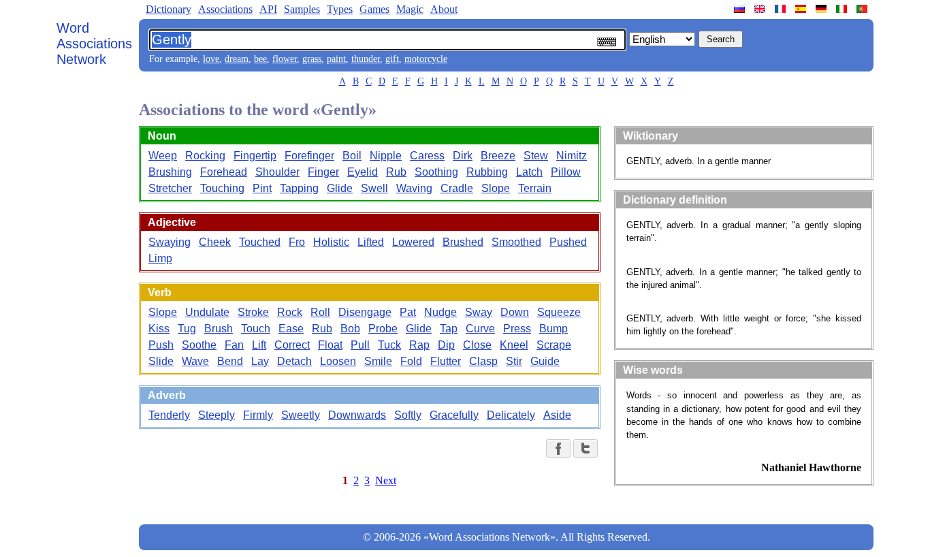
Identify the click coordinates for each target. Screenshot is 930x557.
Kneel (514, 345)
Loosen (338, 361)
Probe (383, 328)
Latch (529, 172)
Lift (259, 345)
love (211, 59)
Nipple (386, 155)
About (444, 9)
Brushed (463, 242)
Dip (446, 345)
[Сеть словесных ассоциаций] (741, 9)
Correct (292, 345)
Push (161, 345)
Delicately (511, 415)
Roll (320, 312)
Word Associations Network (94, 43)
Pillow (566, 172)
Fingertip (255, 155)
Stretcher (170, 188)
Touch (255, 328)
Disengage (364, 312)
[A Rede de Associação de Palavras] (863, 9)
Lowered (413, 242)
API (268, 9)
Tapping (299, 188)
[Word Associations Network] (761, 9)
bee (260, 59)
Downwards (357, 415)
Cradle (456, 188)
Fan (234, 345)
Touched (259, 242)
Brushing (170, 172)
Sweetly (300, 415)
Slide (161, 361)
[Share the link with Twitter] (585, 448)
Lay (260, 361)
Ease (291, 328)
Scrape (553, 345)
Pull (360, 345)
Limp (160, 258)
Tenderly (169, 415)
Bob (350, 328)
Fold (411, 361)
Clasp (483, 361)
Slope (495, 188)
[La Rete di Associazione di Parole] (843, 9)
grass (311, 59)
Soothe (199, 345)
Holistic (331, 242)
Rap (419, 345)
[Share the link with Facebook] (558, 448)
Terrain (534, 188)
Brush (218, 328)
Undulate (207, 312)
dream (236, 59)
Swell (374, 188)
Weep (162, 155)
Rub (396, 172)
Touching (222, 188)
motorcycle (425, 59)
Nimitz (571, 155)
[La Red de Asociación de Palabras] (802, 9)
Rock (289, 312)
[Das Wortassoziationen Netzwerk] (822, 9)
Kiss (159, 328)
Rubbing (487, 172)
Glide (340, 188)
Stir (514, 361)
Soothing (436, 172)
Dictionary (168, 9)
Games (374, 9)
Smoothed (516, 242)
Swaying (169, 242)
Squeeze (559, 312)
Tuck (389, 345)
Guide (545, 361)
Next (385, 480)
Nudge (440, 312)
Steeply (216, 415)
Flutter (445, 361)
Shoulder (277, 172)
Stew (536, 155)
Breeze (498, 155)
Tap (449, 328)
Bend (230, 361)
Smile (378, 361)
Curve (480, 328)
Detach (294, 361)
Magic (409, 9)
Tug (187, 328)
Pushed (568, 242)
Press (517, 328)
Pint (262, 188)
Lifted (370, 242)
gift (392, 59)
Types (340, 9)
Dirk (462, 155)
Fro (297, 242)
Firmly (258, 415)
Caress (427, 155)
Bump (553, 328)
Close (477, 345)
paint (336, 59)
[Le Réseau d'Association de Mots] (781, 9)
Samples (302, 9)
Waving (414, 188)
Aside (557, 415)
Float (330, 345)
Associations (225, 9)
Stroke (253, 312)
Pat (408, 312)
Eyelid (362, 172)
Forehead (223, 172)
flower (284, 59)
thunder (365, 59)
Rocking (205, 155)
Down (514, 312)
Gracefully (454, 415)
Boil (352, 155)
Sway (478, 312)
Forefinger (309, 155)
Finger (323, 172)
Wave (195, 361)
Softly (407, 415)
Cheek (215, 242)
